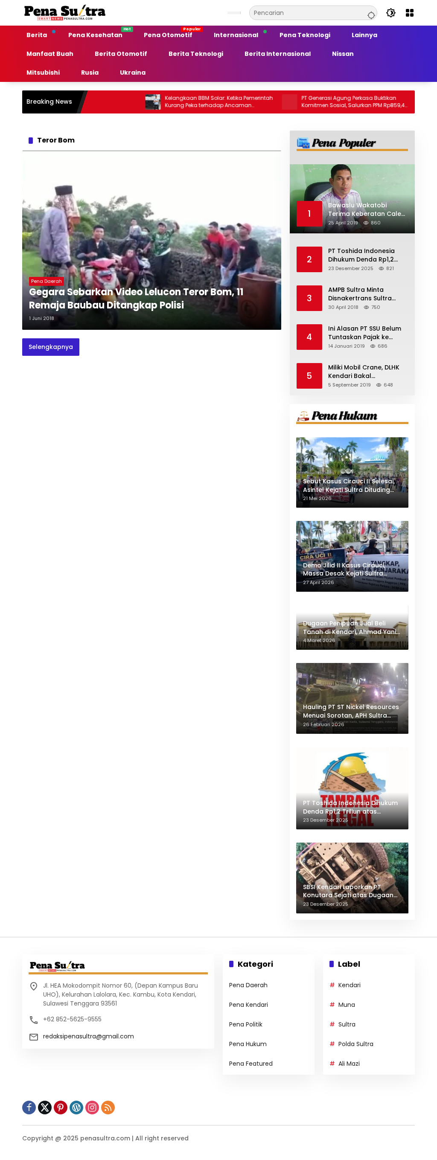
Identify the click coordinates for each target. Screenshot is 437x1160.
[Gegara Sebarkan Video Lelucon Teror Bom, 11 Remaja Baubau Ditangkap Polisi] (151, 240)
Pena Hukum (248, 1044)
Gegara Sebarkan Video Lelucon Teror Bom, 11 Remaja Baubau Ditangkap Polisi (136, 299)
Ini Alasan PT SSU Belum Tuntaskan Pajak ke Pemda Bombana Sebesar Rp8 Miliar (364, 333)
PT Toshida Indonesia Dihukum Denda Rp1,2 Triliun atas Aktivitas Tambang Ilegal (361, 255)
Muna (346, 1004)
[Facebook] (29, 1107)
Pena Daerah (46, 281)
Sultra (346, 1024)
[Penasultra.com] (65, 12)
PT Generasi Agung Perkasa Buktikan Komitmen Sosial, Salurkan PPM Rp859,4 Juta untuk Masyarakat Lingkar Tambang (325, 102)
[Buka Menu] (410, 13)
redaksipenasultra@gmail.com (88, 1036)
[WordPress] (76, 1107)
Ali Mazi (349, 1063)
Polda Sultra (355, 1044)
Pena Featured (251, 1063)
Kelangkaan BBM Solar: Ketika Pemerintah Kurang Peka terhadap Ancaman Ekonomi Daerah (191, 102)
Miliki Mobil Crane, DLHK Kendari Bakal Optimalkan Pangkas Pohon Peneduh (363, 371)
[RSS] (108, 1107)
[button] (370, 13)
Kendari (349, 985)
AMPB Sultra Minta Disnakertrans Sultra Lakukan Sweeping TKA (363, 294)
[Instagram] (92, 1107)
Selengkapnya (51, 347)
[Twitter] (45, 1107)
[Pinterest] (60, 1107)
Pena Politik (245, 1024)
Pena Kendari (248, 1004)
